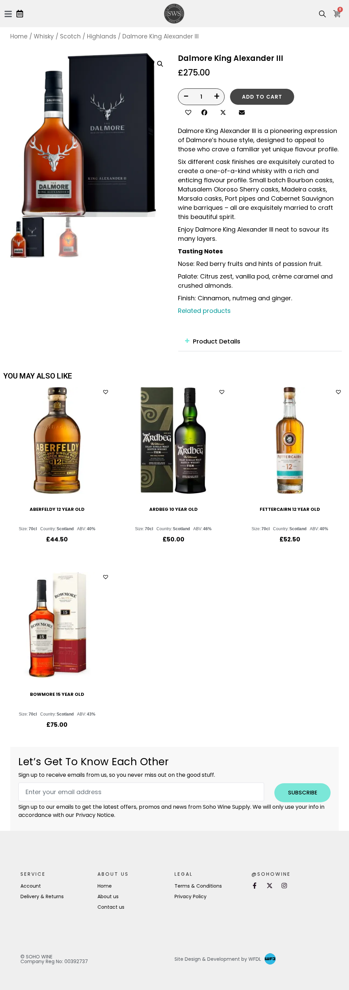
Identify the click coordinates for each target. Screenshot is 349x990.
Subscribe (302, 792)
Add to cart (262, 96)
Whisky (44, 36)
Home (19, 36)
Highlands (101, 36)
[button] (187, 111)
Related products (204, 310)
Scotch (70, 36)
